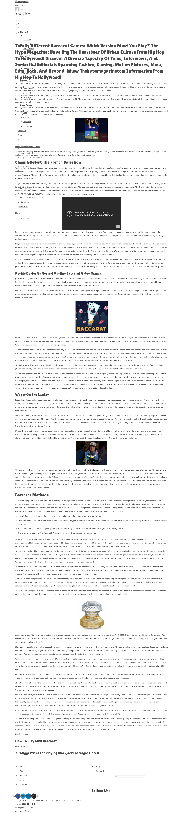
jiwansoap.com (26, 807)
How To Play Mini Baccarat (36, 741)
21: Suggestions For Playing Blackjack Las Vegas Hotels (57, 753)
